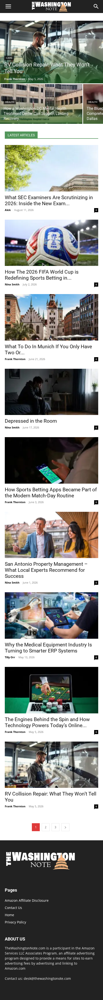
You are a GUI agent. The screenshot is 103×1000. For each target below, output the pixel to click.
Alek (8, 210)
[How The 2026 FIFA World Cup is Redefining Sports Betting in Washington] (51, 243)
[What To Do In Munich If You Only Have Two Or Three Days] (51, 317)
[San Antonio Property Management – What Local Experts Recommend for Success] (51, 535)
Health (9, 102)
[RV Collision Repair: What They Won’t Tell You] (51, 52)
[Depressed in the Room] (51, 392)
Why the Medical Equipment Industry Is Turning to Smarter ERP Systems (48, 648)
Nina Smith (12, 284)
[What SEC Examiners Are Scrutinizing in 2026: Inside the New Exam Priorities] (51, 168)
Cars (9, 58)
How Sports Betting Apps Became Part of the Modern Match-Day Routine (51, 493)
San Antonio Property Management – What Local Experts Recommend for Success (46, 570)
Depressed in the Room (31, 421)
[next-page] (65, 827)
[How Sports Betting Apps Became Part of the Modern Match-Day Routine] (51, 460)
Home (9, 915)
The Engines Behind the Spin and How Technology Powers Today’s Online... (47, 722)
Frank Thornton (15, 359)
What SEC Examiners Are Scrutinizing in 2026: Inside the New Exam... (49, 200)
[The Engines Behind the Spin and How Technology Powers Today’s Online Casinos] (51, 690)
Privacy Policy (15, 922)
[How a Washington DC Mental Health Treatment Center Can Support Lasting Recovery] (41, 104)
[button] (8, 6)
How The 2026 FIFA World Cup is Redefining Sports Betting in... (42, 275)
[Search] (96, 6)
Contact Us (13, 907)
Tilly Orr (10, 657)
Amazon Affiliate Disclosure (27, 900)
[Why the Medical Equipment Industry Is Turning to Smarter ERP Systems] (51, 615)
